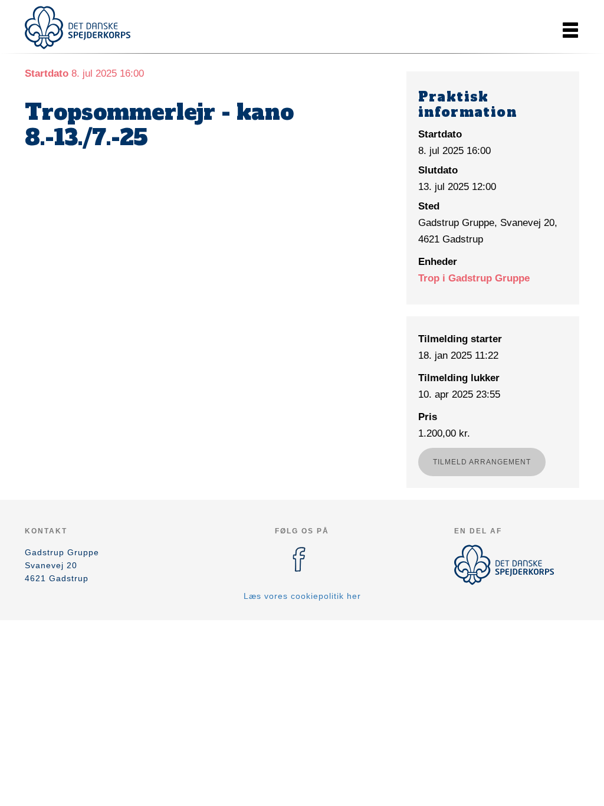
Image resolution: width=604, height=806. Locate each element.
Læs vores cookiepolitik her (302, 596)
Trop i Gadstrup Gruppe (474, 278)
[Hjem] (78, 28)
